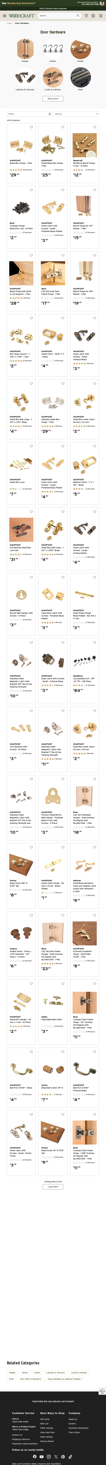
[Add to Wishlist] (31, 127)
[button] (76, 114)
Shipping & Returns (21, 1439)
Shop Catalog (46, 1437)
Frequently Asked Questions (25, 1444)
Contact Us (17, 1435)
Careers (72, 1424)
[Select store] (86, 16)
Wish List (44, 1424)
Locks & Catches (79, 1373)
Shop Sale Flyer (47, 1432)
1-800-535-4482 (20, 1421)
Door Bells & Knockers (30, 1379)
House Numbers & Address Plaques (64, 1379)
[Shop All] (4, 15)
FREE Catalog (46, 1428)
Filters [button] (11, 114)
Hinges (12, 1373)
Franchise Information (78, 1428)
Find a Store (74, 1432)
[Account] (93, 16)
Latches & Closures (56, 1373)
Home (9, 23)
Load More (53, 1186)
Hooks (25, 1373)
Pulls (11, 1379)
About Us (73, 1419)
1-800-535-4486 (20, 1429)
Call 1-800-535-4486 (90, 4)
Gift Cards (44, 1419)
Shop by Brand (47, 1441)
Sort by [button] (58, 114)
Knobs (37, 1373)
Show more (53, 98)
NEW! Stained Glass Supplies (53, 8)
